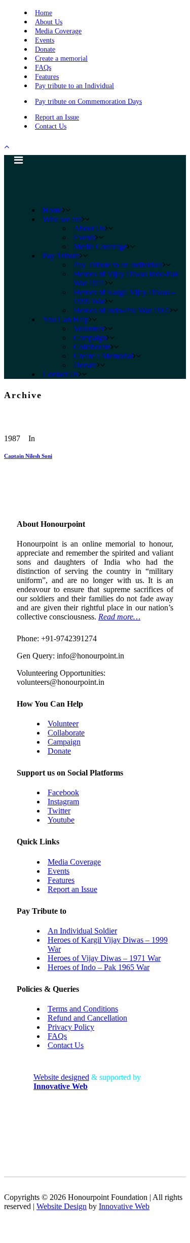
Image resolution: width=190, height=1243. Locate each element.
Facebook (63, 792)
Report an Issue (57, 117)
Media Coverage (58, 31)
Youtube (61, 819)
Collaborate (66, 732)
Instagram (63, 801)
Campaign (64, 741)
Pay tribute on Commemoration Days (88, 101)
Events (44, 40)
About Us (48, 22)
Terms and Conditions (83, 1008)
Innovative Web (124, 1206)
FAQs (43, 67)
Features (47, 77)
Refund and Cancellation (87, 1018)
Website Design (61, 1206)
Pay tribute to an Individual (74, 86)
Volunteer (63, 723)
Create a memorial (61, 58)
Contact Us (50, 126)
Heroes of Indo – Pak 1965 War (98, 967)
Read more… (119, 616)
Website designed (61, 1077)
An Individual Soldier (82, 930)
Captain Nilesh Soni (28, 456)
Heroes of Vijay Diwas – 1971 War (104, 958)
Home (43, 13)
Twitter (59, 810)
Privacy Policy (71, 1027)
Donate (45, 49)
